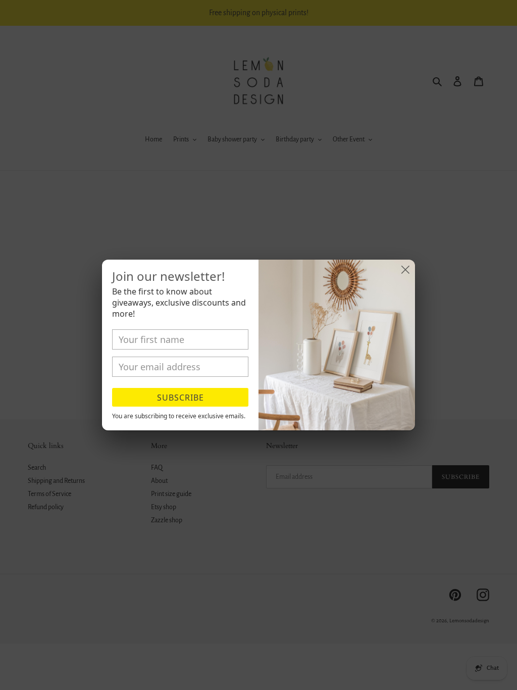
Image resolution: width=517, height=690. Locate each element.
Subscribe (180, 397)
